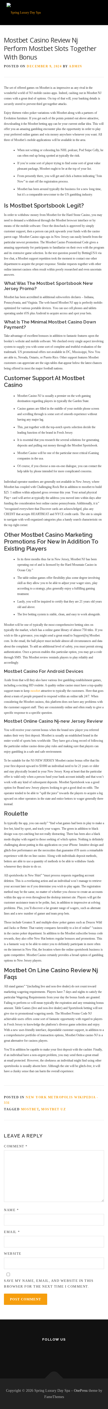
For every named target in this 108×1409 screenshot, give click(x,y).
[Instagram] (54, 1353)
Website (12, 1253)
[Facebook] (41, 1353)
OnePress (81, 1391)
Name (11, 1210)
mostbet (35, 691)
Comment (16, 1146)
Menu (96, 12)
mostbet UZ (53, 1109)
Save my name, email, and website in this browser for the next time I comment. (48, 1283)
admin (75, 66)
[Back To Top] (54, 1378)
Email (12, 1232)
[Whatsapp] (67, 1353)
